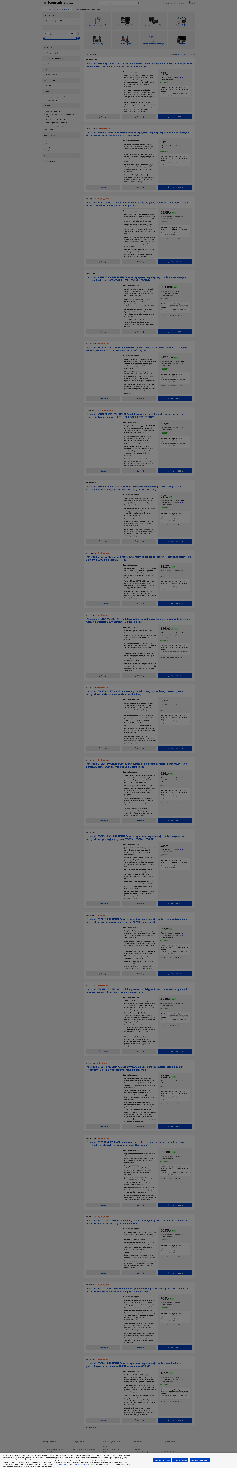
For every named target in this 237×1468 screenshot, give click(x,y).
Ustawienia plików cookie (162, 1460)
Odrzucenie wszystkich (180, 1460)
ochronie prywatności (81, 1464)
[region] (118, 1460)
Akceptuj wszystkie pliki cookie (200, 1460)
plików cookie (63, 1464)
